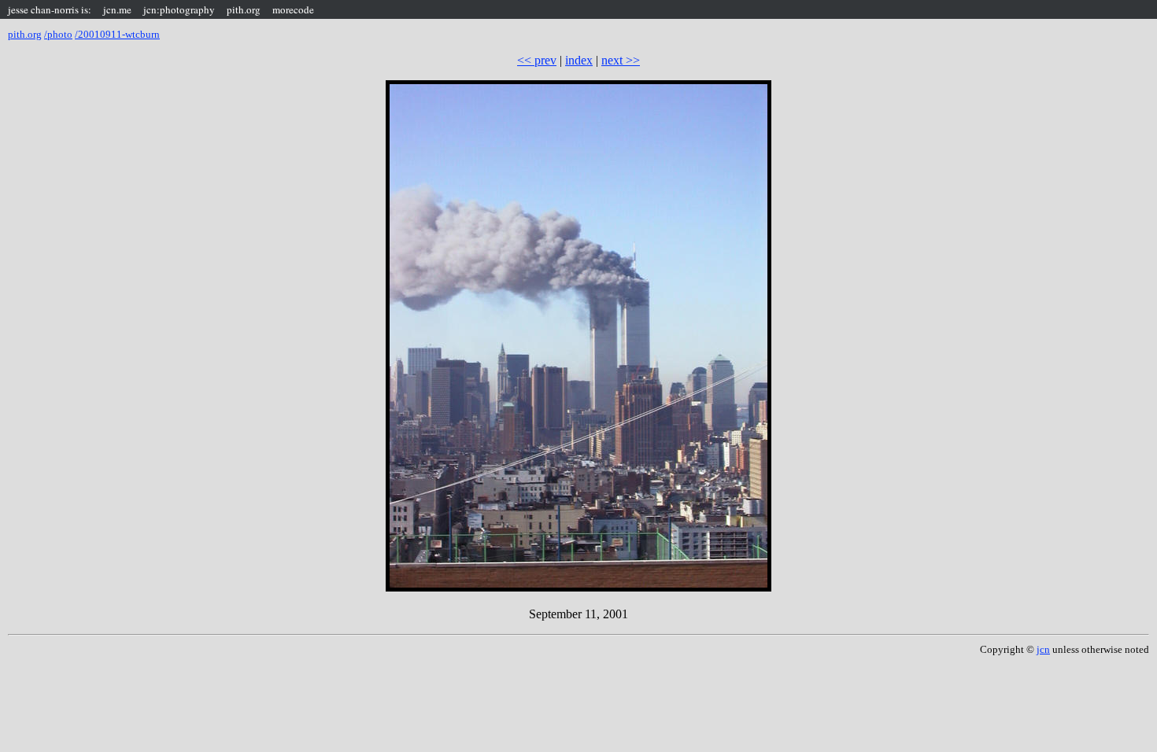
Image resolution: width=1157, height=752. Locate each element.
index (579, 60)
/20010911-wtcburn (117, 34)
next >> (620, 60)
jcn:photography (179, 9)
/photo (58, 34)
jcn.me (117, 9)
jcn (1043, 649)
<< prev (536, 60)
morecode (293, 9)
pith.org (244, 9)
